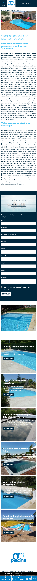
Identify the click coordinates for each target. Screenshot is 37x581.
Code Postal (5, 256)
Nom (3, 220)
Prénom (4, 227)
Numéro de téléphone (9, 235)
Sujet (3, 270)
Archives (13, 572)
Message (4, 277)
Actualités (21, 572)
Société (3, 249)
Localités (5, 572)
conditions (4, 290)
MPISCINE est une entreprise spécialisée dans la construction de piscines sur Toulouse (18, 55)
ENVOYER (6, 294)
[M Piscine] (11, 3)
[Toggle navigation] (3, 3)
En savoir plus (8, 358)
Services (30, 572)
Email (3, 242)
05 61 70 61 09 (26, 3)
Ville (3, 263)
